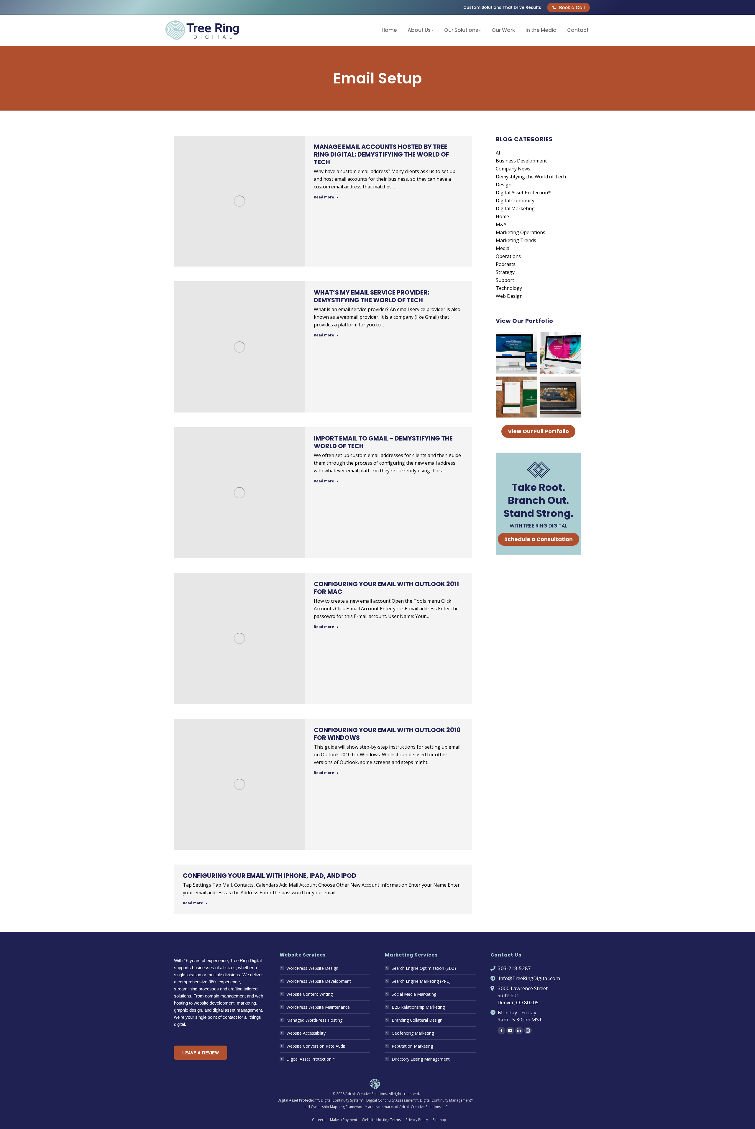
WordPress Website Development (318, 981)
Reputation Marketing (412, 1046)
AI (498, 152)
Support (505, 280)
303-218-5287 (514, 968)
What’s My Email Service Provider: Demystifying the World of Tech (371, 296)
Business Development (521, 160)
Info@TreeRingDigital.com (529, 978)
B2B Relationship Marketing (418, 1007)
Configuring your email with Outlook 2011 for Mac (386, 588)
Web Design (509, 296)
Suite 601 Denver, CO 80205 (514, 999)
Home (502, 216)
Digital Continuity (515, 200)
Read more (324, 197)
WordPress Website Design (312, 968)
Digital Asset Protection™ (524, 192)
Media (502, 248)
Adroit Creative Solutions (366, 1093)
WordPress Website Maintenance (318, 1007)
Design (503, 184)
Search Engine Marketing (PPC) (421, 981)
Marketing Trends (516, 240)
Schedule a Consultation (538, 539)
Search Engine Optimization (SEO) (424, 968)
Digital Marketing (515, 208)
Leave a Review (200, 1053)
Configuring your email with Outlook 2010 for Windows (387, 734)
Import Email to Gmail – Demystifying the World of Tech (383, 442)
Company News (513, 168)
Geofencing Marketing (413, 1033)
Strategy (505, 272)
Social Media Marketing (414, 994)
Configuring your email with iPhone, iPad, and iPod (269, 875)
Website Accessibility (306, 1033)
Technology (509, 288)
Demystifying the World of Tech (531, 176)
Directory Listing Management (421, 1059)
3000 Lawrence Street (523, 988)
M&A (501, 224)
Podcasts (506, 264)
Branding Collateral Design (417, 1020)
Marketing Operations (520, 232)
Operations (508, 256)
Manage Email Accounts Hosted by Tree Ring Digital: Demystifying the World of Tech (381, 154)
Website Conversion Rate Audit (315, 1046)
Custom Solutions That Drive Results (502, 7)
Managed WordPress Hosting (314, 1020)
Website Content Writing (309, 994)
